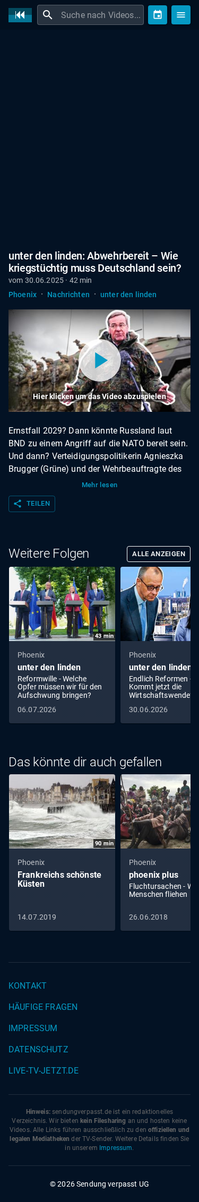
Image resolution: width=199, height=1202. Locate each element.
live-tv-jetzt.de (43, 1071)
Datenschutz (38, 1049)
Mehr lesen (100, 485)
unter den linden (128, 294)
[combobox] (101, 15)
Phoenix (22, 294)
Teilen (31, 503)
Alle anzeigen (158, 554)
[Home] (22, 15)
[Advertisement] (99, 141)
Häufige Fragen (42, 1007)
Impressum (32, 1028)
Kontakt (27, 986)
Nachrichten (68, 294)
